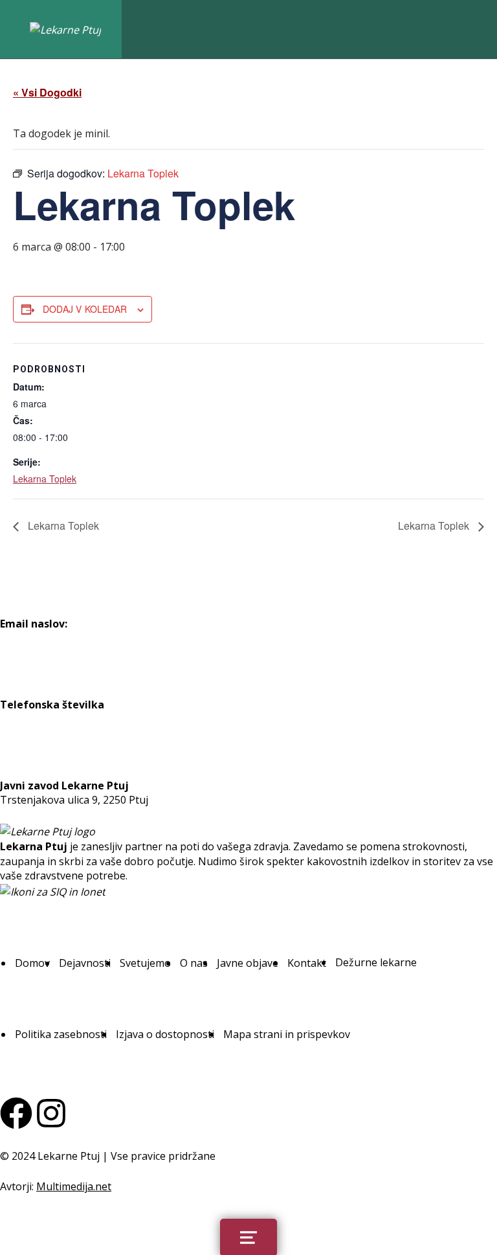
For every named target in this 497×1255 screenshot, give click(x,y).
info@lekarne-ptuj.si (49, 638)
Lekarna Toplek (44, 478)
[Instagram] (51, 1113)
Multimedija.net (73, 1186)
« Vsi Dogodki (47, 92)
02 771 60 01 (30, 719)
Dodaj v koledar (85, 308)
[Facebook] (16, 1113)
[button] (32, 963)
